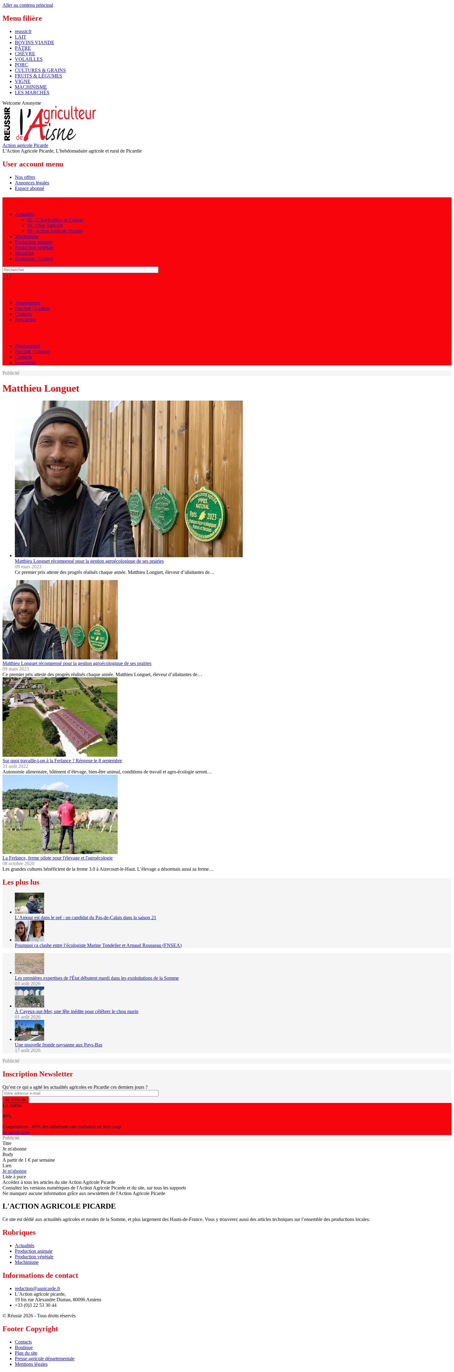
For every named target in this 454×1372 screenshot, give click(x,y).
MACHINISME (31, 87)
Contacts (23, 314)
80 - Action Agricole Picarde (55, 231)
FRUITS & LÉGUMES (38, 75)
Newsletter (25, 319)
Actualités (24, 214)
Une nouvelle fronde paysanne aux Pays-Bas (58, 1044)
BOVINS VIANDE (34, 42)
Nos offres (25, 177)
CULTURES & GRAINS (40, 70)
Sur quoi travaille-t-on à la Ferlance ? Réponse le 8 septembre (62, 760)
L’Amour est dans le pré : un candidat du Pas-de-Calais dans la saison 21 (85, 917)
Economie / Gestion (34, 258)
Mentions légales (31, 1364)
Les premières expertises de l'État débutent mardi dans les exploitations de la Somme (97, 978)
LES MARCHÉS (32, 92)
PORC (21, 64)
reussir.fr (23, 31)
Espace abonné (29, 188)
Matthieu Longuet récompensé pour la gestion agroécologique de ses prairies (89, 561)
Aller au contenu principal (27, 5)
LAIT (20, 37)
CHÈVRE (25, 53)
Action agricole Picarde (25, 145)
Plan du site (26, 1353)
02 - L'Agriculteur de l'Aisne (55, 219)
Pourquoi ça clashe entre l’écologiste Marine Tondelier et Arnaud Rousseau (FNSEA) (98, 945)
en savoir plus (15, 1132)
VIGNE (23, 81)
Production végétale (34, 247)
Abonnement (27, 302)
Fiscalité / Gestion (32, 308)
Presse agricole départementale (44, 1358)
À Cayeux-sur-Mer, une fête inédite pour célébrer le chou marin (76, 1011)
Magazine (24, 253)
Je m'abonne (14, 1171)
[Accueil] (51, 139)
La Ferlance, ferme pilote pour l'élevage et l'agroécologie (57, 858)
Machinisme (27, 236)
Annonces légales (32, 182)
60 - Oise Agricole (45, 225)
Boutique (24, 1347)
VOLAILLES (29, 59)
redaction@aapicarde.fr (37, 1288)
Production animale (34, 242)
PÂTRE (23, 48)
